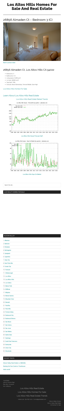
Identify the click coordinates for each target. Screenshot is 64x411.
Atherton (7, 240)
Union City (8, 348)
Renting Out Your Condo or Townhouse (14, 366)
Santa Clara (8, 335)
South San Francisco (11, 341)
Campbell (7, 253)
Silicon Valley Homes (55, 401)
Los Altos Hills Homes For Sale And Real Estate (32, 6)
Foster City (8, 266)
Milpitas (7, 292)
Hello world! (6, 369)
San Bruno (8, 322)
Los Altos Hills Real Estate (32, 388)
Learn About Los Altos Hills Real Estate (21, 95)
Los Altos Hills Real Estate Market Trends (32, 99)
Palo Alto (8, 309)
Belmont (7, 243)
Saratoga (7, 338)
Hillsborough (9, 273)
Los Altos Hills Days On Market (32, 174)
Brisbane (7, 247)
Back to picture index (9, 62)
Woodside (8, 351)
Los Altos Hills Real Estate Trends (32, 396)
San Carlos (8, 325)
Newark (7, 302)
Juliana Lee (21, 399)
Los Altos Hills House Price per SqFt (32, 136)
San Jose (8, 328)
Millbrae (7, 289)
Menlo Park (8, 286)
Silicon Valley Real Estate (54, 403)
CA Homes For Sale (55, 405)
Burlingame (8, 250)
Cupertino (7, 257)
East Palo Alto (9, 263)
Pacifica (7, 305)
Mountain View (9, 299)
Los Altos (8, 276)
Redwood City (9, 315)
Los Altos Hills (9, 279)
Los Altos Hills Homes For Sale (15, 89)
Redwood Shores (10, 318)
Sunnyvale (8, 344)
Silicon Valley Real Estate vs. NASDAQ (14, 363)
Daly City (7, 260)
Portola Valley (9, 312)
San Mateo (8, 331)
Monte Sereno (9, 296)
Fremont (7, 270)
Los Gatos (8, 283)
